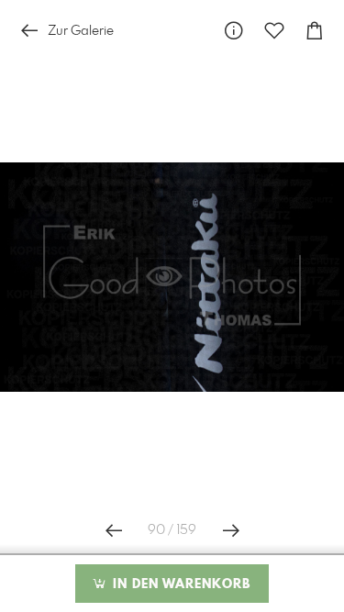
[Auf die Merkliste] (274, 30)
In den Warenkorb (179, 584)
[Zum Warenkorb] (315, 30)
